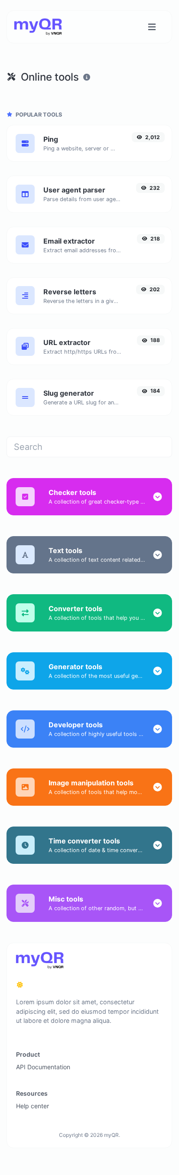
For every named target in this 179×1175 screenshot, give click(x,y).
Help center (32, 1106)
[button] (157, 496)
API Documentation (43, 1067)
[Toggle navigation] (152, 27)
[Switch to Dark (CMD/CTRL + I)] (20, 984)
